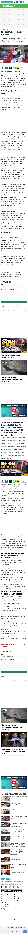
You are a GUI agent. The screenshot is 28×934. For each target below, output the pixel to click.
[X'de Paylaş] (10, 68)
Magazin (16, 914)
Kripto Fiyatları (18, 899)
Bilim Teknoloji (5, 912)
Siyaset (3, 918)
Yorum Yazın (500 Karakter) (8, 289)
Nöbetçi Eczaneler (7, 895)
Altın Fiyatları (17, 901)
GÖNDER (14, 302)
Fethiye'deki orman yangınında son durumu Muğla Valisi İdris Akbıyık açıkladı (14, 751)
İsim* (2, 284)
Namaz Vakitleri (6, 899)
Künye (16, 918)
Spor (8, 29)
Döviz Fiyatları (18, 897)
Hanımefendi (4, 920)
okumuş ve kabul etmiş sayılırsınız (13, 305)
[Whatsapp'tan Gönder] (14, 68)
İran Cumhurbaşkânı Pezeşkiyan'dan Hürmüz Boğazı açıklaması (12, 379)
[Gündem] (14, 345)
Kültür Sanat (4, 914)
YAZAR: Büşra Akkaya (19, 477)
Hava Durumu (6, 897)
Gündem (9, 419)
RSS (4, 927)
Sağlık (16, 916)
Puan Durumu (6, 901)
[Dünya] (14, 367)
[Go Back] (25, 931)
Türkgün (3, 29)
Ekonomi (16, 895)
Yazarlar (4, 903)
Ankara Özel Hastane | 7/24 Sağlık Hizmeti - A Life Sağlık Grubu (7, 907)
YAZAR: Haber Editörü (18, 64)
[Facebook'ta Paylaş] (6, 68)
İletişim (16, 920)
